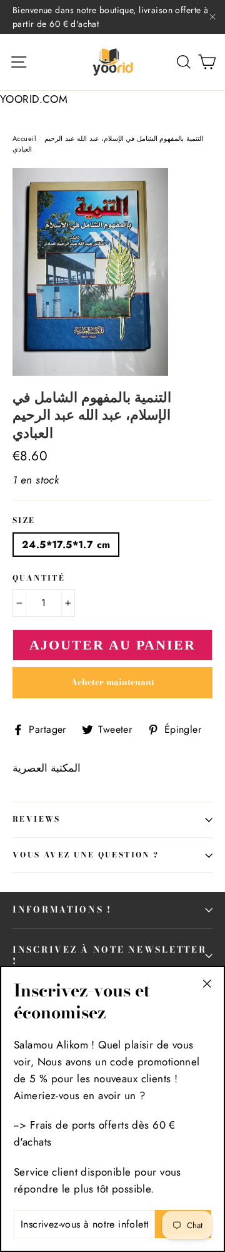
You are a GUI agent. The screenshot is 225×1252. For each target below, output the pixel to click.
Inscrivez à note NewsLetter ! (109, 955)
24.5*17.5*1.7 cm (66, 544)
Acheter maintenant (112, 682)
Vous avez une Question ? (85, 855)
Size (24, 521)
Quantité (38, 579)
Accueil (24, 138)
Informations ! (62, 909)
